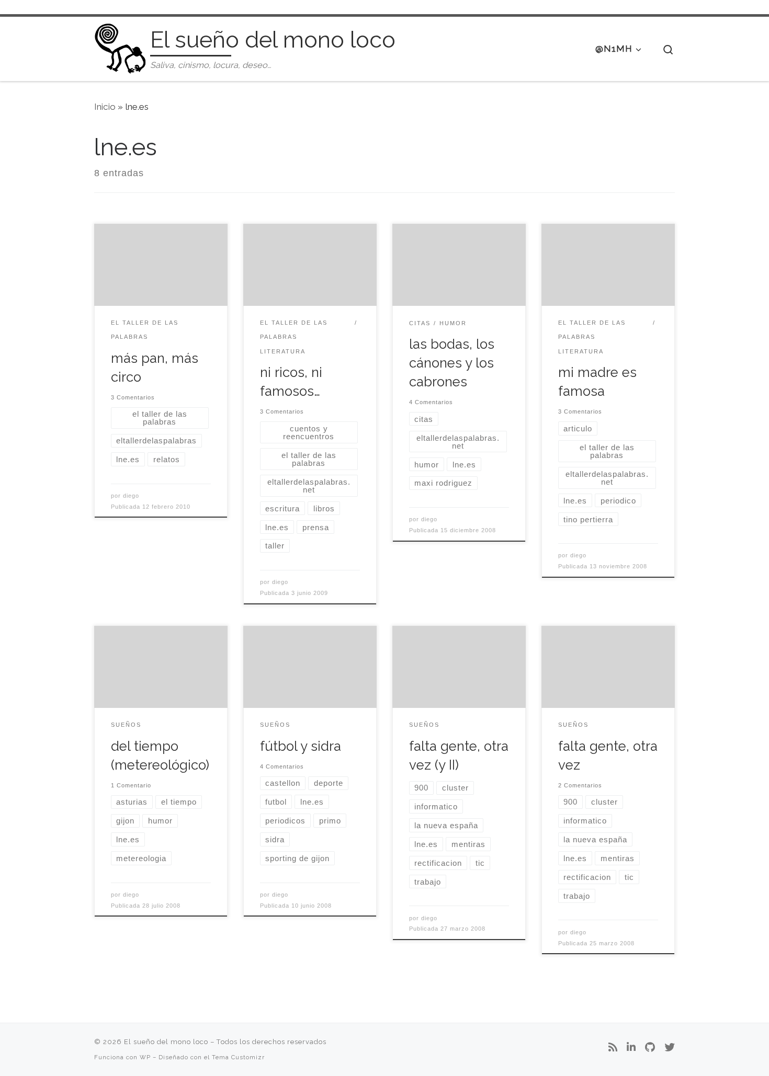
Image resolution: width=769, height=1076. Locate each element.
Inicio (105, 106)
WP (145, 1057)
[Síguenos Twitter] (669, 1048)
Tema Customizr (238, 1057)
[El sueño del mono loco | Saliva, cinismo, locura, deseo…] (120, 46)
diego (131, 496)
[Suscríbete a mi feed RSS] (612, 1048)
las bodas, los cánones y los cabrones (451, 363)
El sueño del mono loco (166, 1042)
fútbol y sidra (300, 746)
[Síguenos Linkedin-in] (631, 1048)
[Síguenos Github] (650, 1048)
